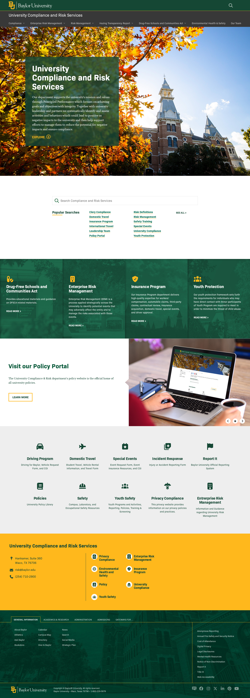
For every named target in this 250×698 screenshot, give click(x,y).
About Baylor (20, 629)
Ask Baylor (19, 639)
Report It (201, 666)
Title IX (200, 671)
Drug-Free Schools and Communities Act (161, 23)
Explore (38, 137)
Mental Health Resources (209, 656)
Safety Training (143, 221)
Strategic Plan (69, 644)
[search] (231, 5)
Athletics (18, 634)
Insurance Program (101, 221)
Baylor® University (73, 688)
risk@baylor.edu (25, 569)
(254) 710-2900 (25, 576)
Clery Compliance (100, 212)
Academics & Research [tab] (56, 619)
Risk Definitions (143, 212)
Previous (228, 421)
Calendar (42, 629)
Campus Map (44, 634)
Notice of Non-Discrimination (211, 661)
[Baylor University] (30, 5)
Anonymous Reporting (208, 630)
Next (242, 421)
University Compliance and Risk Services (45, 15)
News (65, 629)
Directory (42, 639)
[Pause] (235, 421)
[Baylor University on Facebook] (200, 690)
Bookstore (19, 644)
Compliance (15, 23)
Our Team (236, 23)
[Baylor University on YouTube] (235, 690)
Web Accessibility (205, 676)
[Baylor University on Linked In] (221, 690)
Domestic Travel (99, 216)
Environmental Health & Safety (209, 23)
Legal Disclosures (205, 651)
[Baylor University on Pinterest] (228, 690)
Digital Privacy (204, 646)
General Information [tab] (26, 619)
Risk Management (81, 23)
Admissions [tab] (103, 619)
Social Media (68, 639)
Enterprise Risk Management (46, 23)
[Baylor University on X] (214, 690)
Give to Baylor (44, 644)
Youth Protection (144, 235)
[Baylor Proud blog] (193, 690)
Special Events (143, 226)
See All (180, 212)
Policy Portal (97, 235)
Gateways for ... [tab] (124, 619)
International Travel (101, 226)
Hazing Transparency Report (114, 23)
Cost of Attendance (206, 641)
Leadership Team (99, 231)
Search (65, 634)
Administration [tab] (83, 619)
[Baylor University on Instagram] (207, 690)
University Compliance (147, 231)
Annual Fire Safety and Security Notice (215, 635)
